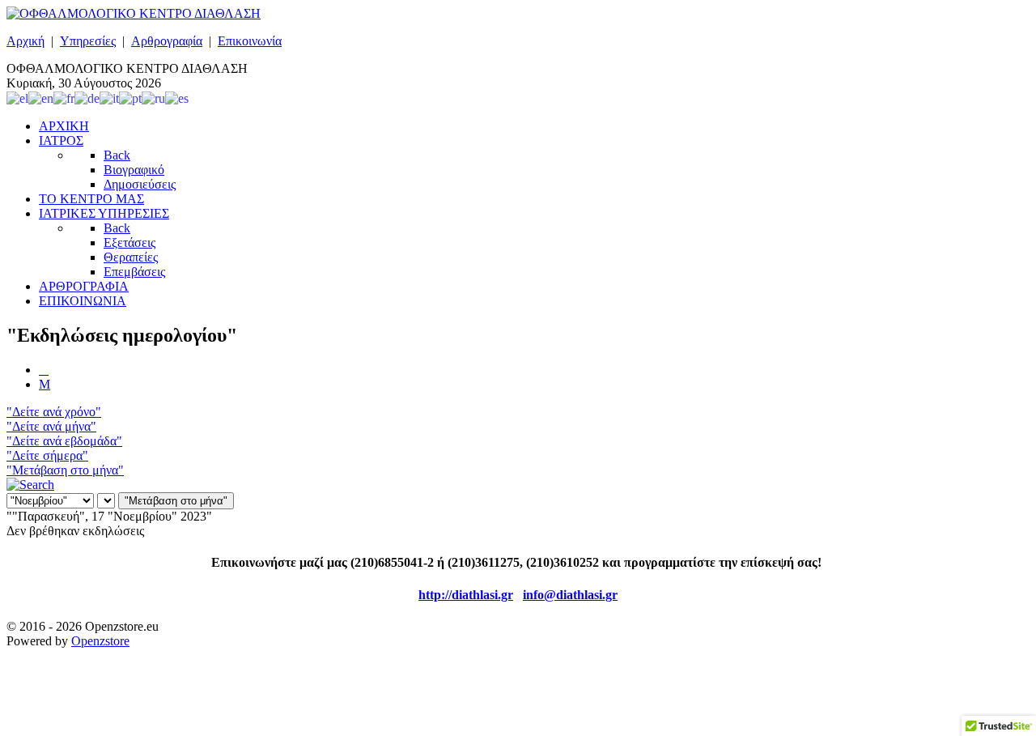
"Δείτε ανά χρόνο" (53, 412)
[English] (40, 97)
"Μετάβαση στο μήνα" (65, 470)
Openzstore (100, 641)
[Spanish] (177, 97)
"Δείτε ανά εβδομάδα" (64, 441)
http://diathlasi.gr (465, 595)
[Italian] (109, 97)
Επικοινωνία (250, 41)
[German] (87, 97)
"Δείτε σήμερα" (47, 455)
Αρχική (25, 41)
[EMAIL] (44, 384)
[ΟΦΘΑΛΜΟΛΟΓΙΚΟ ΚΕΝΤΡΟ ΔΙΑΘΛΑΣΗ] (133, 13)
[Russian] (153, 97)
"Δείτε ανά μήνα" (51, 426)
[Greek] (17, 97)
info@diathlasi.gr (570, 595)
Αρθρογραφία (166, 41)
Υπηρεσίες (88, 41)
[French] (63, 97)
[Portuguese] (130, 97)
